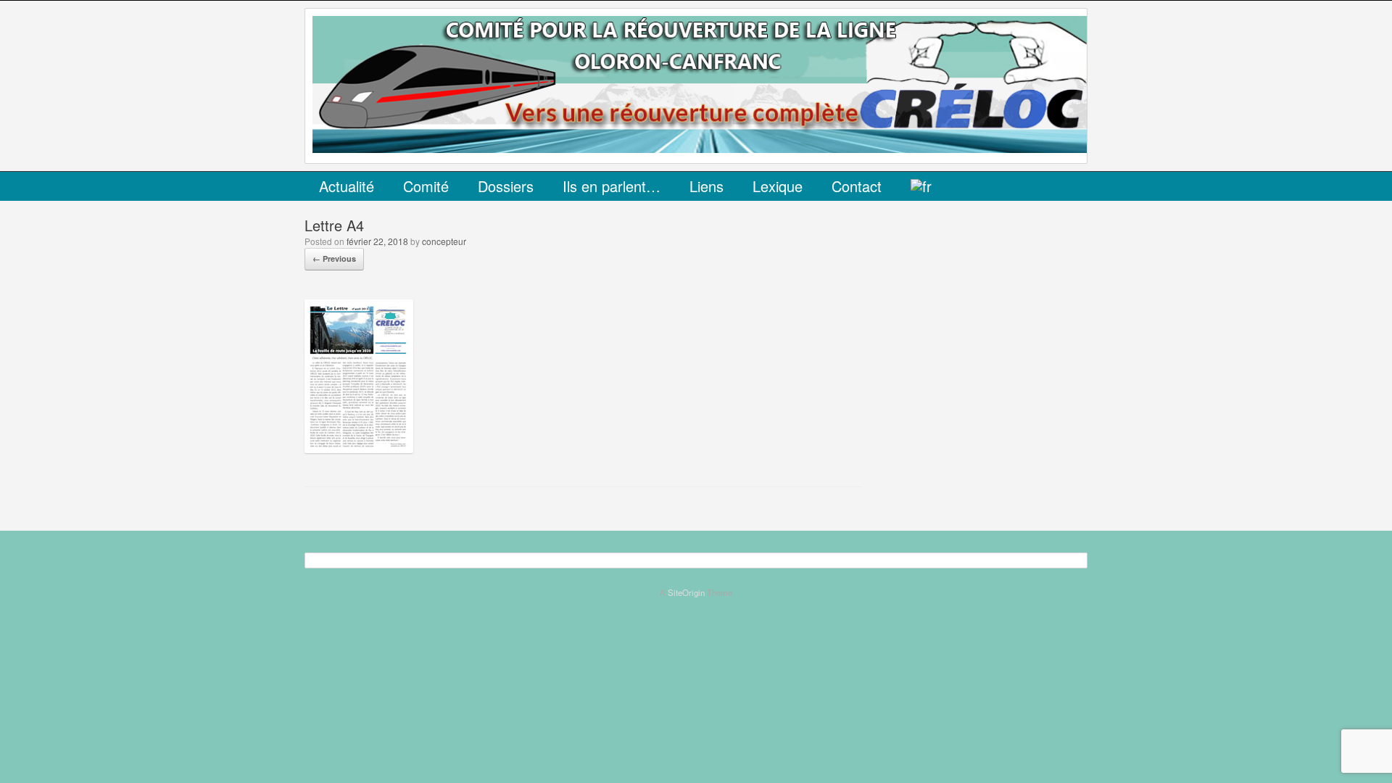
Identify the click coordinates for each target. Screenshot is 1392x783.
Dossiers (506, 185)
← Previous (334, 258)
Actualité (346, 185)
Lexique (778, 185)
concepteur (444, 241)
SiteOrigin (686, 592)
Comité (426, 185)
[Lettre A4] (358, 448)
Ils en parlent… (611, 185)
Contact (857, 185)
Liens (706, 185)
